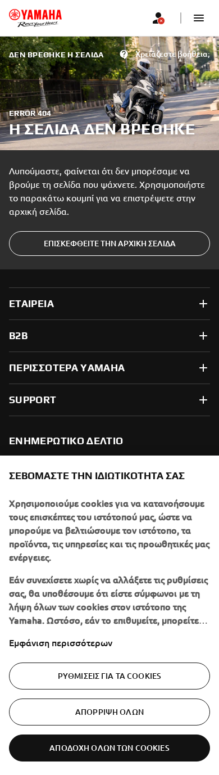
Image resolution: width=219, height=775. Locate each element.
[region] (109, 615)
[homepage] (35, 18)
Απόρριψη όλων (109, 711)
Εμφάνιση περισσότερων (60, 642)
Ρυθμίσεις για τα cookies (109, 675)
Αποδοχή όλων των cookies (109, 747)
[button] (199, 18)
